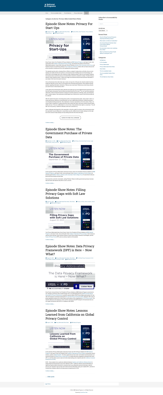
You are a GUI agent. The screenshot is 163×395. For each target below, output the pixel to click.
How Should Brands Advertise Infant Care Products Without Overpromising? (108, 44)
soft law (82, 201)
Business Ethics (75, 31)
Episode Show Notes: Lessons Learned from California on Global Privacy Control (70, 314)
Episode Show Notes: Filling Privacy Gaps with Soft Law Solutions (65, 194)
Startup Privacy (49, 33)
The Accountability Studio (56, 13)
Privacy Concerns (55, 142)
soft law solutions (88, 201)
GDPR (62, 259)
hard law (79, 201)
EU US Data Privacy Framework (83, 258)
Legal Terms (47, 383)
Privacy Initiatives (89, 31)
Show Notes (72, 201)
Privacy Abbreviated (78, 13)
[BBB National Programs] (50, 5)
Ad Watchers (103, 60)
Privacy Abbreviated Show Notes (63, 31)
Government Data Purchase (84, 140)
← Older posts (50, 376)
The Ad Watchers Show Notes (106, 76)
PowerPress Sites (83, 392)
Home (47, 13)
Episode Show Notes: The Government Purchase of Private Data (69, 133)
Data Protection (82, 31)
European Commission (56, 259)
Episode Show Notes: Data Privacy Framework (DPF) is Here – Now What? (70, 250)
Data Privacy (76, 140)
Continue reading (50, 122)
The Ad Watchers (67, 13)
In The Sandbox (103, 62)
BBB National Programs (59, 33)
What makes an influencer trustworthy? (108, 40)
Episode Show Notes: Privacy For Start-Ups (69, 26)
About (86, 13)
